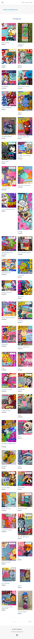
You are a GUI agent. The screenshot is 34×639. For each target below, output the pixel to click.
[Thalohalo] (17, 9)
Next (29, 621)
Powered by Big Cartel (17, 631)
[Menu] (2, 2)
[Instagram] (17, 635)
